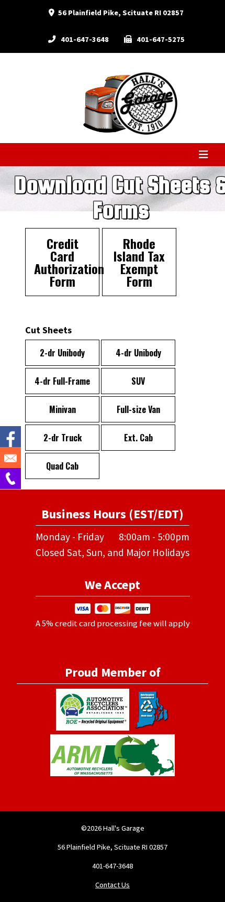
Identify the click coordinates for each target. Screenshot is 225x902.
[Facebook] (10, 436)
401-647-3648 (85, 39)
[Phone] (10, 478)
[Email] (10, 457)
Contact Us (112, 884)
